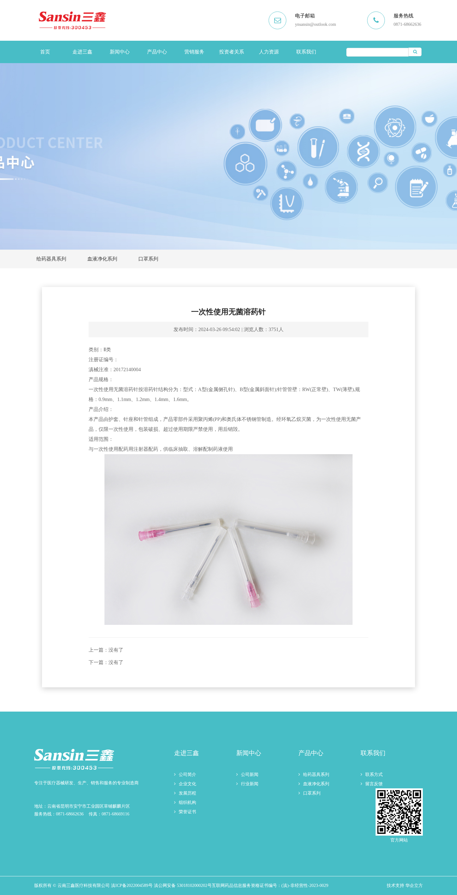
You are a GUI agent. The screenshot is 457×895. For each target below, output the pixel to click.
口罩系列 (148, 258)
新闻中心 (120, 51)
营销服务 (194, 51)
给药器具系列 (51, 258)
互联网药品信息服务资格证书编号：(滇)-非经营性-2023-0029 (270, 885)
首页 (45, 51)
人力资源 (269, 51)
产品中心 (157, 51)
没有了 (115, 650)
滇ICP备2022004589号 (132, 885)
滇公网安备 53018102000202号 (183, 885)
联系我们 (306, 51)
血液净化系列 (102, 258)
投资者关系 (231, 51)
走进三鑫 (82, 51)
